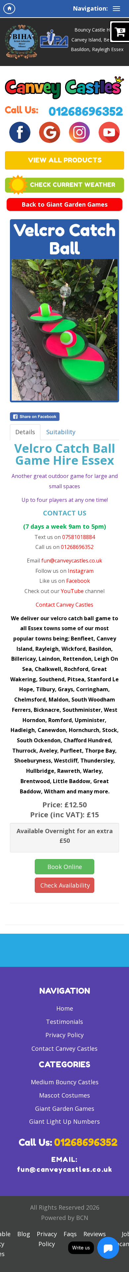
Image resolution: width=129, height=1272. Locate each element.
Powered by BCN (64, 1218)
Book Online (64, 867)
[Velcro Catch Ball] (64, 330)
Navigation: (90, 8)
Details (25, 432)
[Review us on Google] (49, 132)
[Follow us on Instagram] (79, 132)
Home (64, 1008)
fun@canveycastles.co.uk (64, 1169)
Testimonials (64, 1022)
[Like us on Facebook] (19, 132)
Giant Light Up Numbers (64, 1121)
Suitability (60, 432)
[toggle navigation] (116, 8)
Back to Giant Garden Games (65, 204)
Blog (23, 1234)
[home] (9, 8)
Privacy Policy (64, 1035)
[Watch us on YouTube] (109, 132)
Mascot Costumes (64, 1095)
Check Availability (65, 885)
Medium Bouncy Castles (65, 1082)
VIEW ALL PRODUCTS (65, 160)
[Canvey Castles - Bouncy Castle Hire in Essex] (64, 87)
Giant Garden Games (64, 1108)
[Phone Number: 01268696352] (86, 110)
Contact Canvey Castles (64, 1048)
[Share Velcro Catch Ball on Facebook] (64, 416)
